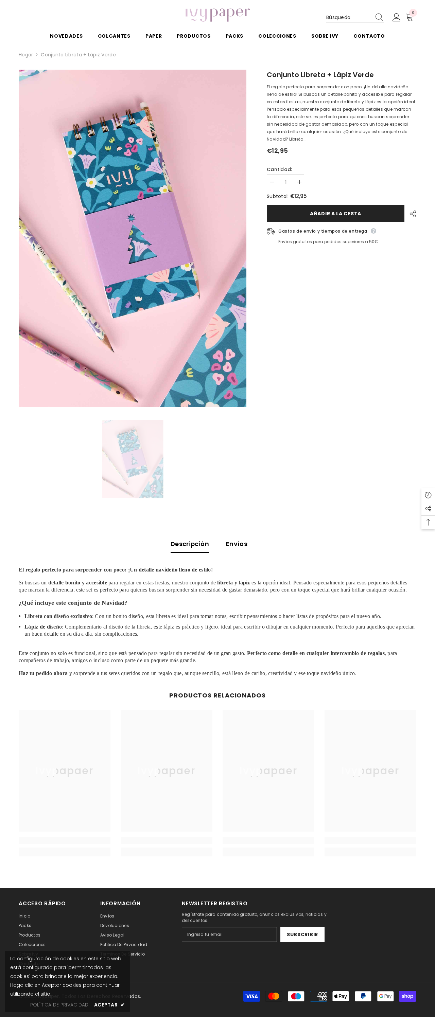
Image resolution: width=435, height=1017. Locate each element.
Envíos (236, 544)
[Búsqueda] (355, 17)
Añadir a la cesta (334, 213)
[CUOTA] (410, 214)
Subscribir (302, 934)
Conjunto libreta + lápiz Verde (320, 74)
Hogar (26, 54)
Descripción (190, 544)
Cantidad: (279, 169)
